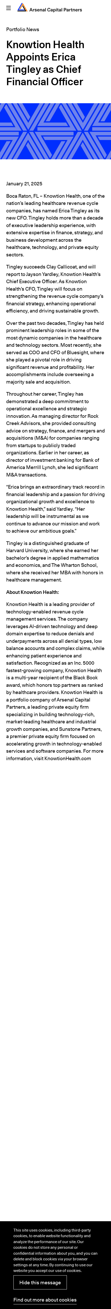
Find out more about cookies (45, 1299)
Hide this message (40, 1282)
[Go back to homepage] (50, 7)
